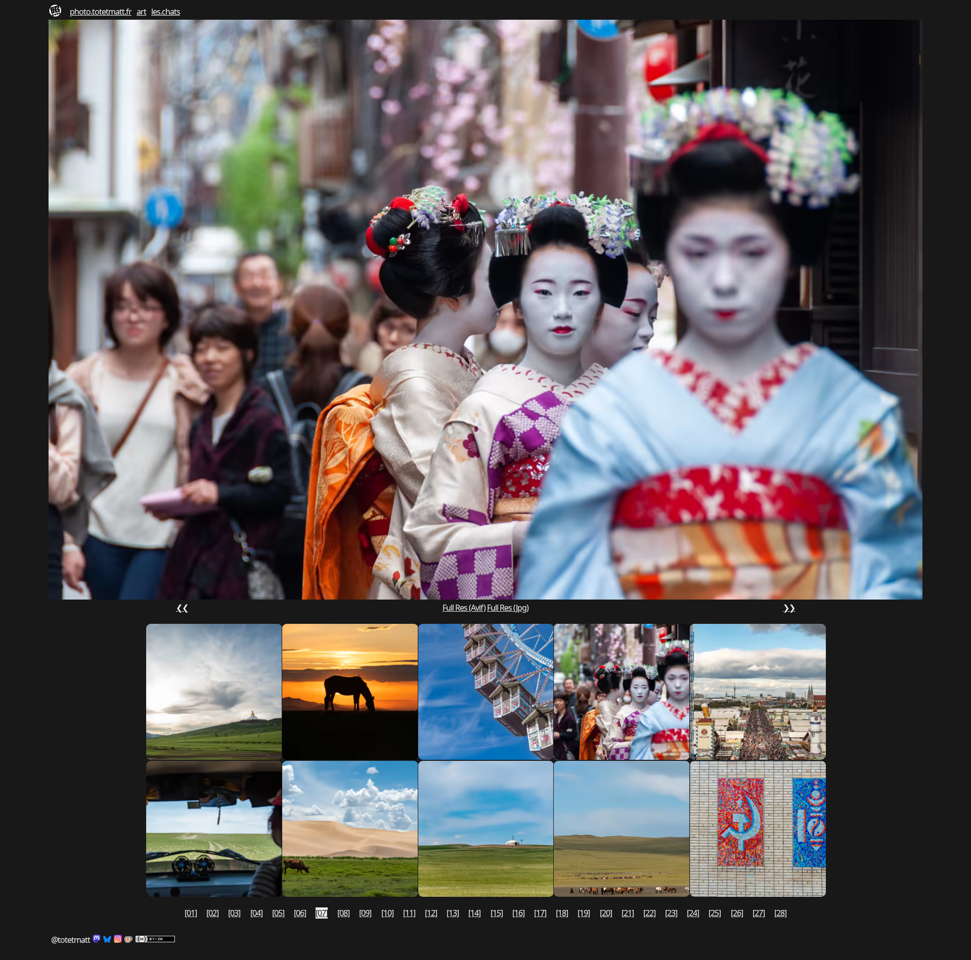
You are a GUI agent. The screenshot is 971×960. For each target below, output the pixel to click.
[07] (322, 913)
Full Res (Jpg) (507, 607)
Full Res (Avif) (464, 607)
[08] (343, 913)
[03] (234, 913)
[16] (518, 913)
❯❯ (789, 607)
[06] (300, 913)
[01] (191, 913)
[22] (649, 913)
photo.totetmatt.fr (100, 11)
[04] (256, 913)
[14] (474, 913)
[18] (562, 913)
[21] (628, 913)
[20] (606, 913)
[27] (759, 913)
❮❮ (182, 607)
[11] (409, 913)
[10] (387, 913)
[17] (540, 913)
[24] (693, 913)
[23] (671, 913)
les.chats (165, 11)
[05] (278, 913)
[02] (212, 913)
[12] (431, 913)
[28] (780, 913)
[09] (365, 913)
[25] (715, 913)
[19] (584, 913)
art (141, 11)
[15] (497, 913)
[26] (737, 913)
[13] (453, 913)
